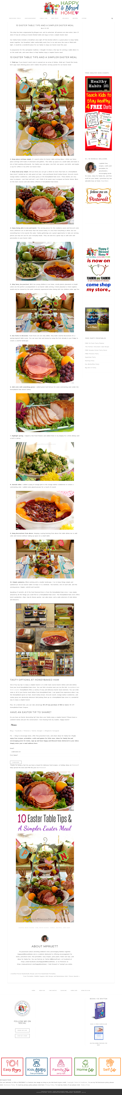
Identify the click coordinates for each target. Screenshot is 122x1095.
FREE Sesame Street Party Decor (96, 350)
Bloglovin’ (48, 731)
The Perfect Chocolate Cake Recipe (97, 347)
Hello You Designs (75, 1091)
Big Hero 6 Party (90, 368)
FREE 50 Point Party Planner (94, 343)
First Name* (14, 755)
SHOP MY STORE (22, 1035)
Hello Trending (53, 1092)
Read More (104, 181)
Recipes (59, 927)
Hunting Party (89, 361)
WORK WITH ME (22, 1030)
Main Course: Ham (31, 927)
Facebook (18, 731)
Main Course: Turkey (47, 927)
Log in (84, 1092)
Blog (11, 731)
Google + (40, 731)
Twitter (34, 731)
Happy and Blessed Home (61, 8)
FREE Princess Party (92, 354)
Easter (21, 927)
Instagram (56, 731)
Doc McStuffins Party (92, 364)
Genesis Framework (66, 1092)
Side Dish (66, 927)
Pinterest (27, 731)
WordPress (77, 1092)
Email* (12, 748)
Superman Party (90, 357)
